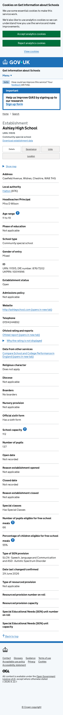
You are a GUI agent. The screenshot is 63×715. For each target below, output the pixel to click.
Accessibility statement (14, 665)
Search (15, 113)
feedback (16, 84)
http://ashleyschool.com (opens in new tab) (27, 309)
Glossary (18, 658)
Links (50, 149)
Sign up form (14, 104)
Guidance (30, 658)
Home (6, 113)
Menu (6, 75)
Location (31, 156)
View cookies (31, 51)
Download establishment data (18, 140)
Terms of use (44, 658)
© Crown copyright (31, 707)
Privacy (31, 661)
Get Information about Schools (21, 70)
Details (12, 149)
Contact (7, 658)
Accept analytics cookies (31, 34)
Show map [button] (11, 166)
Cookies (42, 661)
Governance (31, 149)
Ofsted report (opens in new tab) (21, 334)
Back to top (11, 636)
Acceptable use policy (14, 661)
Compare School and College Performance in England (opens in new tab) (28, 355)
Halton (7, 191)
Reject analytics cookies (31, 43)
